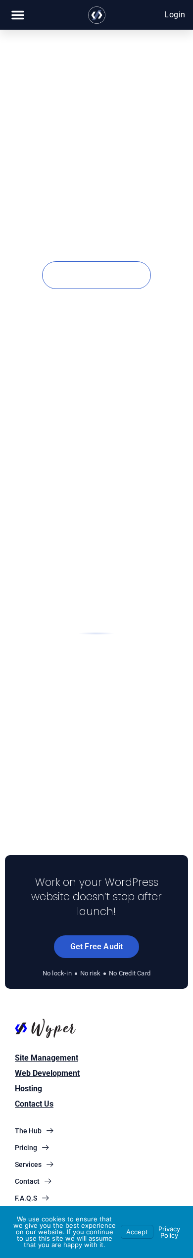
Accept (137, 1232)
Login (175, 14)
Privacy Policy (169, 1232)
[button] (17, 14)
